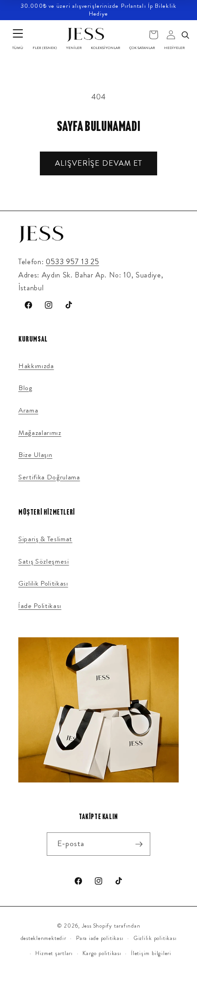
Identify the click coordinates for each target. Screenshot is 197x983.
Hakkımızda (36, 366)
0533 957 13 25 (72, 261)
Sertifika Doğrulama (49, 477)
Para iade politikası (99, 938)
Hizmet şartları (54, 953)
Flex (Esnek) (45, 47)
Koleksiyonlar (105, 47)
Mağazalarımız (39, 433)
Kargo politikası (101, 953)
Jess (87, 926)
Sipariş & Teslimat (45, 539)
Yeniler (74, 47)
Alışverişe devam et (98, 163)
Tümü (17, 47)
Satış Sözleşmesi (43, 561)
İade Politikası (39, 606)
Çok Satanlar (142, 47)
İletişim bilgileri (151, 953)
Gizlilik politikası (155, 938)
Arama (28, 410)
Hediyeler (174, 47)
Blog (25, 388)
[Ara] (185, 34)
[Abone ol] (139, 844)
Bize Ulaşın (35, 455)
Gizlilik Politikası (43, 583)
